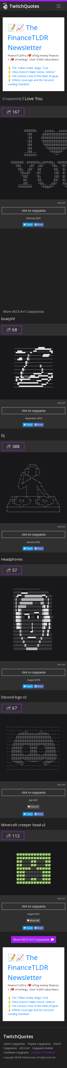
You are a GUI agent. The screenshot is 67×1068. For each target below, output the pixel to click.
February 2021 (33, 218)
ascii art (61, 202)
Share (40, 224)
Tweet (29, 224)
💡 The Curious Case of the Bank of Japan (33, 76)
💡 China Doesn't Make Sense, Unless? (31, 72)
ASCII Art (24, 1048)
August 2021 (33, 914)
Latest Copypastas (14, 1043)
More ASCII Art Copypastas (31, 940)
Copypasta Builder (42, 1048)
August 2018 (33, 680)
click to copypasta (33, 211)
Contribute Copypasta (16, 1052)
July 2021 (33, 800)
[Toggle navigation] (59, 6)
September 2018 (33, 418)
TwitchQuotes (24, 6)
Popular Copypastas (39, 1043)
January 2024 (33, 542)
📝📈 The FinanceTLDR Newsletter (28, 37)
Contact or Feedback (43, 1052)
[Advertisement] (33, 271)
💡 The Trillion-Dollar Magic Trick (28, 68)
